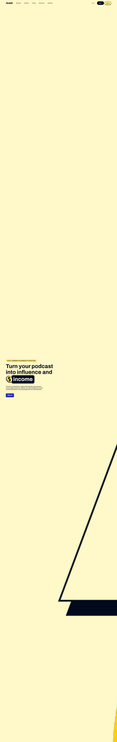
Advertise (50, 3)
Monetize (18, 3)
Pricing (34, 3)
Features (26, 3)
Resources (41, 3)
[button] (93, 3)
